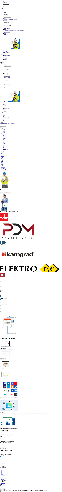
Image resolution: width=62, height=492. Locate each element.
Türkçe (2, 166)
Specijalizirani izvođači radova (6, 52)
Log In (10, 123)
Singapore (4, 132)
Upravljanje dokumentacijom (8, 25)
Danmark (2, 155)
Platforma (5, 12)
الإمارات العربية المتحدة (5, 149)
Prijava (2, 122)
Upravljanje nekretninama (7, 16)
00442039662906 (13, 123)
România (3, 141)
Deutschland (4, 135)
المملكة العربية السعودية (3, 168)
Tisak (3, 120)
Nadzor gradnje (4, 105)
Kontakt (3, 5)
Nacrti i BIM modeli (6, 22)
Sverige (3, 145)
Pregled (3, 50)
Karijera (3, 119)
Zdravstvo (5, 111)
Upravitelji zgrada (6, 56)
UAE (3, 148)
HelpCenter (4, 115)
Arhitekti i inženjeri (5, 53)
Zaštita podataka (3, 478)
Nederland (2, 159)
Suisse (3, 144)
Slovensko (4, 143)
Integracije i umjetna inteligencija (7, 31)
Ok (0, 491)
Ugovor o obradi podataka (4, 480)
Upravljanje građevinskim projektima (7, 14)
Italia (3, 137)
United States (4, 129)
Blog (3, 116)
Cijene (2, 112)
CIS (1, 154)
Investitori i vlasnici (5, 51)
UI (1, 60)
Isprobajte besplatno (7, 123)
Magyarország (4, 138)
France (3, 136)
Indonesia (2, 153)
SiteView (6, 41)
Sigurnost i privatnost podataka (6, 4)
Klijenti (2, 49)
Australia (3, 130)
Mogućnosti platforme (5, 20)
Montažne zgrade (5, 59)
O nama (3, 6)
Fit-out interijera (5, 58)
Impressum (2, 479)
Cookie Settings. (45, 490)
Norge (3, 139)
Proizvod (2, 63)
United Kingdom (4, 146)
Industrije (2, 54)
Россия (3, 140)
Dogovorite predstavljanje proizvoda (9, 193)
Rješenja (3, 11)
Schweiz (3, 142)
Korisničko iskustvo (5, 2)
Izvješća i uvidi (7, 27)
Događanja (4, 3)
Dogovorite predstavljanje (2, 123)
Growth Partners (4, 7)
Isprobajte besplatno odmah (3, 193)
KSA (3, 147)
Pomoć (3, 1)
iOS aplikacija (2, 482)
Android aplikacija (3, 483)
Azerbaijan (4, 131)
